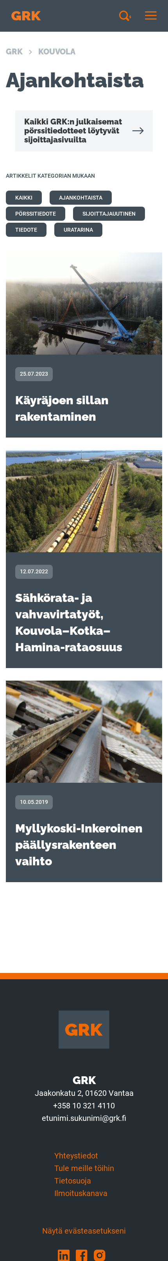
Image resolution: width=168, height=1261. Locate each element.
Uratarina (78, 230)
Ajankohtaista (80, 198)
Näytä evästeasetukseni (84, 1231)
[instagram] (102, 1255)
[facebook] (85, 1255)
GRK (14, 51)
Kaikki (23, 198)
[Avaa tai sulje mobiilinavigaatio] (151, 15)
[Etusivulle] (26, 16)
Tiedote (26, 230)
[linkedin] (67, 1255)
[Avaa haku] (128, 15)
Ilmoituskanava (80, 1193)
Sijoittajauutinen (109, 214)
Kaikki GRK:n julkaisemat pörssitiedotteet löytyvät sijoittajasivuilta (73, 130)
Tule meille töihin (84, 1168)
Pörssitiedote (35, 214)
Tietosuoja (72, 1180)
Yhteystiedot (76, 1155)
